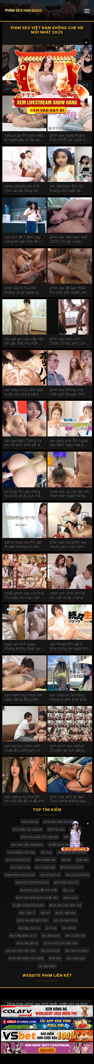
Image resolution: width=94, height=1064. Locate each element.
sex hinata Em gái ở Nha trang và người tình (69, 646)
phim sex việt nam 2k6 (65, 905)
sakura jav (70, 898)
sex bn (66, 860)
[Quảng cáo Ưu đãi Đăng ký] (47, 1023)
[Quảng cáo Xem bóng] (47, 1011)
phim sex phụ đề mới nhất (38, 890)
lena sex (55, 958)
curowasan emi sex (21, 852)
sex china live (50, 875)
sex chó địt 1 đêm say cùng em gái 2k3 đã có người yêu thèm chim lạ (23, 239)
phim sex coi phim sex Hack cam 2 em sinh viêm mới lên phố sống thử (68, 544)
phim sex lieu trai (66, 882)
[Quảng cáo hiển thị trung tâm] (47, 81)
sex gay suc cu (29, 928)
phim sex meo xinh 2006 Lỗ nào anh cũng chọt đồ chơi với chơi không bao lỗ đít (68, 341)
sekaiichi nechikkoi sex (32, 882)
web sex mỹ (29, 822)
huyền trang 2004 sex (28, 905)
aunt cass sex (45, 867)
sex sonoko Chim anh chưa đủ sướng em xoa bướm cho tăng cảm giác (23, 748)
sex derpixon (51, 935)
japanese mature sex (20, 875)
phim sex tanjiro (72, 867)
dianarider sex (46, 860)
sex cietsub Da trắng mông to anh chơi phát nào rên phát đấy (68, 697)
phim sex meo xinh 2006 (26, 958)
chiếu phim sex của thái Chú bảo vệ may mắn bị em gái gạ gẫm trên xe (24, 595)
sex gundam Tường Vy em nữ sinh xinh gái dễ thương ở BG (23, 442)
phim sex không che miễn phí (37, 898)
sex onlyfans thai (18, 860)
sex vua (68, 890)
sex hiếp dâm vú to (22, 935)
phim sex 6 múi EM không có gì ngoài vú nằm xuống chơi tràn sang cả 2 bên (21, 290)
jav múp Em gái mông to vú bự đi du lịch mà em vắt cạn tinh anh (22, 493)
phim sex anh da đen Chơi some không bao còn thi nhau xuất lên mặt (68, 799)
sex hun (46, 852)
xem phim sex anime (72, 852)
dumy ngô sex (65, 913)
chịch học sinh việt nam (61, 943)
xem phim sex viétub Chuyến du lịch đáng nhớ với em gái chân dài (69, 748)
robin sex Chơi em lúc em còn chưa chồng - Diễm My (68, 595)
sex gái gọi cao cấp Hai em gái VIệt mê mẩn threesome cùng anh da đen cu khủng (24, 341)
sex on (45, 913)
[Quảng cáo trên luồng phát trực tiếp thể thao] (47, 1048)
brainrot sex (56, 829)
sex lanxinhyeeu (77, 951)
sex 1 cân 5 (27, 913)
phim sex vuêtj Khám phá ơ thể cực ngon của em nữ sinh (70, 137)
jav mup (51, 928)
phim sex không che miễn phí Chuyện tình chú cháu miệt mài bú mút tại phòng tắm (68, 392)
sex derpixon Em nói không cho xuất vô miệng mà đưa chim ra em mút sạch (68, 188)
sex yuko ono (50, 951)
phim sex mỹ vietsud (27, 829)
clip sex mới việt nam (20, 951)
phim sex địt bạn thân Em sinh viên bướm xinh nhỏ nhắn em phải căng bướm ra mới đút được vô (69, 290)
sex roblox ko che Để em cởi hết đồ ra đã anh (24, 799)
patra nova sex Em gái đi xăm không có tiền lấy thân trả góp (23, 544)
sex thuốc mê (75, 935)
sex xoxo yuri (76, 958)
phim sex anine (27, 943)
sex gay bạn (47, 966)
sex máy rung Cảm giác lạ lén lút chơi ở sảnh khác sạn (24, 392)
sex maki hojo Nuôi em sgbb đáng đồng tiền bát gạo (23, 697)
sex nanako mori (65, 920)
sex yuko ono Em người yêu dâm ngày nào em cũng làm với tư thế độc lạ (69, 442)
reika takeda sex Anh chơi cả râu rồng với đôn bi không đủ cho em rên (21, 188)
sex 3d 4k (69, 928)
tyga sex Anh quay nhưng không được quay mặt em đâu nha (24, 646)
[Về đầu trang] (82, 1058)
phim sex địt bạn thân (32, 920)
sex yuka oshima (77, 875)
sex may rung (20, 867)
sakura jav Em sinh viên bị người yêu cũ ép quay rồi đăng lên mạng (24, 137)
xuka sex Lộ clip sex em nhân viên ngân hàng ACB (69, 493)
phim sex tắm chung (58, 822)
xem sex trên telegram (27, 845)
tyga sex (82, 860)
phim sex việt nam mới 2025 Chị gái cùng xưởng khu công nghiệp (69, 239)
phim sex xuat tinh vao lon (39, 837)
